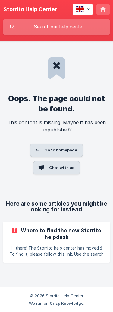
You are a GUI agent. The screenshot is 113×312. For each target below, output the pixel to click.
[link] (56, 242)
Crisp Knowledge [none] (66, 303)
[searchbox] (56, 27)
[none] (30, 9)
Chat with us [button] (62, 167)
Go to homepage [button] (60, 150)
